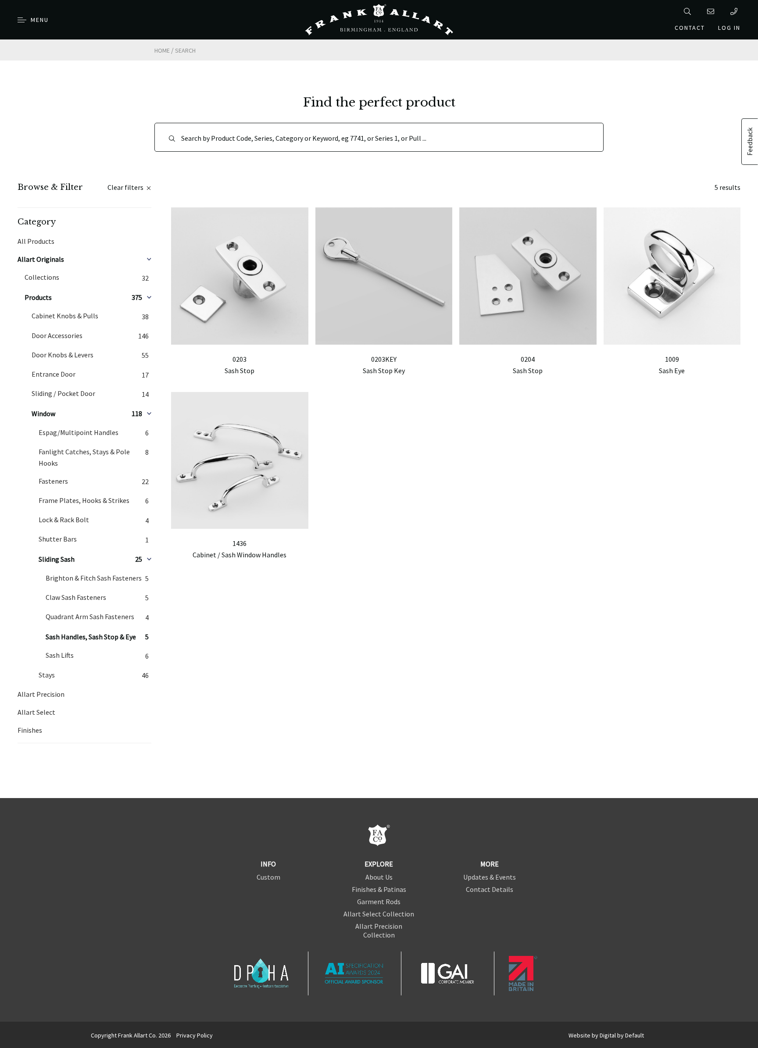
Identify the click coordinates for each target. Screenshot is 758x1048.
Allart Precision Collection (378, 930)
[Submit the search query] (172, 138)
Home (162, 50)
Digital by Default (622, 1035)
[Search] (689, 11)
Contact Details (489, 889)
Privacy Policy (194, 1035)
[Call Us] (735, 11)
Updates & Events (489, 877)
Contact (690, 28)
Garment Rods (378, 901)
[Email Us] (712, 11)
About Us (379, 877)
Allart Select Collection (378, 913)
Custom (268, 877)
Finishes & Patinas (379, 889)
